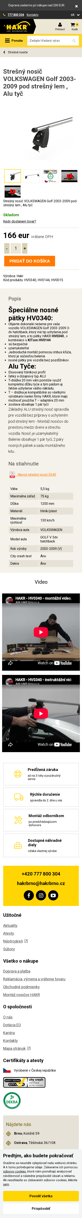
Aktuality (10, 925)
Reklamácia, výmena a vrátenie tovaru (34, 979)
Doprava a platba (16, 971)
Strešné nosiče (17, 52)
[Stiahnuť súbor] (12, 474)
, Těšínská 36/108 (35, 1143)
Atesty (8, 933)
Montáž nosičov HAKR (21, 994)
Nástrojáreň (13, 941)
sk (73, 15)
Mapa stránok (14, 1048)
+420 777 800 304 (41, 874)
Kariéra (9, 1033)
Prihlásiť (60, 29)
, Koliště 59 (27, 1133)
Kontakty (32, 15)
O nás (8, 1017)
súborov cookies (14, 1171)
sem (6, 1184)
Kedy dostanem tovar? (19, 221)
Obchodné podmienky (21, 987)
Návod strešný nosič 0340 (36, 475)
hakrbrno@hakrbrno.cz (41, 883)
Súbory (9, 949)
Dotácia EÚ (12, 1025)
